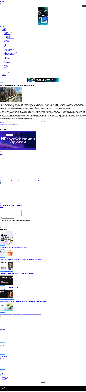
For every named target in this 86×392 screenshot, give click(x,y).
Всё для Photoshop (4, 378)
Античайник (2, 127)
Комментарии (2, 215)
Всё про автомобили (5, 376)
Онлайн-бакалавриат (8, 31)
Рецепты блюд (4, 379)
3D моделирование (8, 36)
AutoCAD (8, 37)
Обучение (5, 65)
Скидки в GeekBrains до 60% (4, 343)
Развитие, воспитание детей (9, 54)
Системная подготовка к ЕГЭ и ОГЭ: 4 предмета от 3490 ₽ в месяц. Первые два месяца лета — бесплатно (17, 287)
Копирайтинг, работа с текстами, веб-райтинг (12, 52)
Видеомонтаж (6, 46)
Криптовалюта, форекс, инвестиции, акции (10, 63)
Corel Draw (9, 39)
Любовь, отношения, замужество (10, 49)
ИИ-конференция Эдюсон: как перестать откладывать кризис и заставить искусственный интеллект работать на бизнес (23, 152)
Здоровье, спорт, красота (7, 47)
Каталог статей (4, 60)
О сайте (3, 386)
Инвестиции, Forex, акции (9, 58)
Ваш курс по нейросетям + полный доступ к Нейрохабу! (11, 205)
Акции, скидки (4, 28)
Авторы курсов (6, 61)
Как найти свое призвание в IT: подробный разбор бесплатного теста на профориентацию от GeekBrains (20, 180)
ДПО (6, 33)
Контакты (3, 388)
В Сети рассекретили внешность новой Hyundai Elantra (9, 124)
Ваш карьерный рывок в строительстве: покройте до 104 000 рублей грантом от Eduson (14, 327)
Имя (0, 217)
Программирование (7, 34)
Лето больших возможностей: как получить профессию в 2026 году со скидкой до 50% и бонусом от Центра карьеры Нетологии (20, 314)
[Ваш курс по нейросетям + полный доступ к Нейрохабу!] (18, 202)
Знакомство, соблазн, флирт (8, 48)
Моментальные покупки (5, 377)
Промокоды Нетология (3, 356)
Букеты (6, 43)
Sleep (1, 151)
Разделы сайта (4, 30)
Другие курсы (6, 56)
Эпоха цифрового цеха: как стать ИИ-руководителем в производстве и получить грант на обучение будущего (17, 273)
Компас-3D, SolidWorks (10, 38)
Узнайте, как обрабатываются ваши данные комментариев (25, 223)
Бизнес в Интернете (7, 40)
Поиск (84, 6)
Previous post (2, 122)
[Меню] (0, 3)
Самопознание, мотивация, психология (10, 53)
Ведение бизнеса (6, 41)
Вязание (6, 44)
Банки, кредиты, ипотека (7, 62)
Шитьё (6, 45)
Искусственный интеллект (9, 271)
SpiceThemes (22, 390)
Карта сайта (3, 387)
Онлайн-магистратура (8, 32)
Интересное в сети (6, 66)
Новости (5, 67)
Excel (8, 35)
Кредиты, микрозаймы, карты (6, 380)
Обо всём (5, 64)
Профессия (7, 42)
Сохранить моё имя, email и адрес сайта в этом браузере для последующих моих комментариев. (15, 220)
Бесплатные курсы (4, 29)
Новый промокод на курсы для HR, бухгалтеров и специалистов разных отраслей (13, 247)
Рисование (7, 57)
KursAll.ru (2, 1)
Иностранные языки (7, 50)
